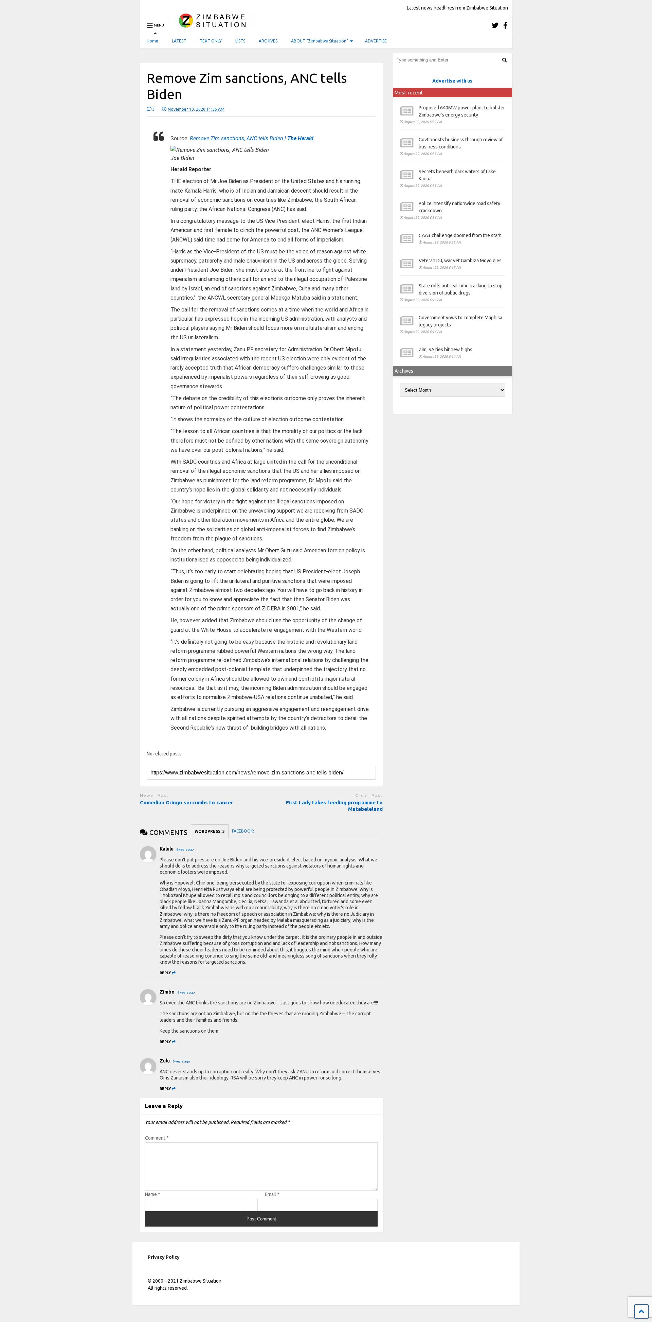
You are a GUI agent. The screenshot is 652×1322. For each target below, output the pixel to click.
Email (272, 1194)
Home (152, 41)
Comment (157, 1138)
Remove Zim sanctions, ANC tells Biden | (251, 138)
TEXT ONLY (211, 41)
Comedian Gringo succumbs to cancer (186, 802)
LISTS (240, 41)
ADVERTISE (376, 41)
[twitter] (495, 25)
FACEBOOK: (243, 831)
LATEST (179, 41)
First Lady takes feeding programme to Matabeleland (334, 806)
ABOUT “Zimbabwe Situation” (319, 41)
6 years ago (185, 849)
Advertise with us (452, 81)
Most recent (409, 92)
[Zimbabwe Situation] (214, 25)
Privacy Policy (164, 1257)
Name (152, 1194)
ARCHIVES (268, 41)
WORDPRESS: (210, 831)
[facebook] (505, 25)
